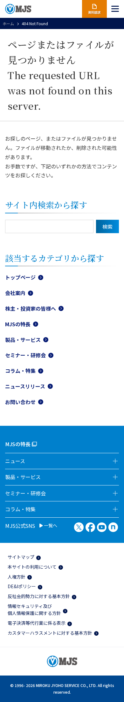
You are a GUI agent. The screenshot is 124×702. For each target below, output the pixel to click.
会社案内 (15, 293)
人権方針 (16, 576)
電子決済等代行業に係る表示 (36, 623)
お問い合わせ (20, 402)
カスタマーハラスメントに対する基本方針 (50, 633)
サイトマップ (21, 557)
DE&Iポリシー (22, 586)
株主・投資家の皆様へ (30, 308)
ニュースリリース (25, 386)
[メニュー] (115, 9)
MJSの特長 (18, 324)
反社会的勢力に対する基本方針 (39, 596)
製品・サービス (23, 340)
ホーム (8, 23)
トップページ (20, 277)
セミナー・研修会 (25, 355)
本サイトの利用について (32, 567)
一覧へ (50, 525)
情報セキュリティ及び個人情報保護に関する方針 (34, 609)
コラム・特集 (20, 370)
